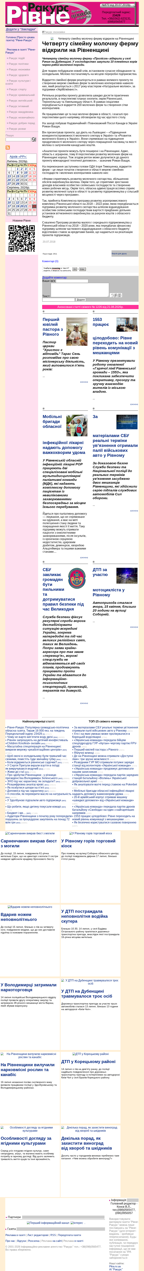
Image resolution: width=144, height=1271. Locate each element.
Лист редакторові (37, 1235)
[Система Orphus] (64, 270)
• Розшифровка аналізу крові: (24, 784)
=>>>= (84, 382)
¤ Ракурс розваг (16, 128)
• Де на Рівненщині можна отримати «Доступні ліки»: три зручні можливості (102, 757)
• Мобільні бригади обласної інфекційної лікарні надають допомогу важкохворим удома (103, 792)
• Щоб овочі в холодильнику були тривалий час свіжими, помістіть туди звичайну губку (36, 757)
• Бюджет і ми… (15, 812)
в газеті (78, 1240)
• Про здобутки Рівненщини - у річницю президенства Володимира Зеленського (31, 776)
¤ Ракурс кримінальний (21, 94)
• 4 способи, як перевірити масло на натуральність (38, 793)
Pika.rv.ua (115, 1266)
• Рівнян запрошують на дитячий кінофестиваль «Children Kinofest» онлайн (36, 742)
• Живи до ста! (14, 771)
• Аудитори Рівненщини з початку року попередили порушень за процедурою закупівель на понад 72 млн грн (38, 819)
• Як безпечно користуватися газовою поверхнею (104, 822)
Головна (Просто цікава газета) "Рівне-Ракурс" (20, 39)
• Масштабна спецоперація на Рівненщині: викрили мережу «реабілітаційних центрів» (33, 748)
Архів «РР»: (18, 156)
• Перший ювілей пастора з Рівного (95, 749)
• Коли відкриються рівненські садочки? (31, 762)
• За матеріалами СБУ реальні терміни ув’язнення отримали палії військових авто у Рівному (105, 729)
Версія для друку (119, 253)
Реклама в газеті (15, 1235)
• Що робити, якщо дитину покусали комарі (33, 806)
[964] (55, 737)
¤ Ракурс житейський (19, 100)
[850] (47, 788)
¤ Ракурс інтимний (18, 106)
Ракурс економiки (54, 31)
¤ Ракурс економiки (18, 69)
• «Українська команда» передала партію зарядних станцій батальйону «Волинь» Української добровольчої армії (105, 778)
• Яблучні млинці (83, 752)
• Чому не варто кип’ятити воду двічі (29, 736)
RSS (53, 1235)
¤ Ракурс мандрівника (20, 111)
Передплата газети (69, 1235)
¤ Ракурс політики (17, 63)
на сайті (57, 1240)
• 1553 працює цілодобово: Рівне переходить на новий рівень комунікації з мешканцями (103, 818)
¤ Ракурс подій (16, 58)
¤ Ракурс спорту (17, 89)
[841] (47, 785)
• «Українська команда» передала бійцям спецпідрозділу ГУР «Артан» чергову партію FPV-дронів (104, 743)
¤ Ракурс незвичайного (20, 117)
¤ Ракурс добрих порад (21, 123)
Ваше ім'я (48, 280)
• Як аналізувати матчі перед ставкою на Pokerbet (104, 784)
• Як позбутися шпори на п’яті (24, 787)
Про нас (10, 1240)
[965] (43, 744)
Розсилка (33, 1240)
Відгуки (21, 1240)
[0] (44, 734)
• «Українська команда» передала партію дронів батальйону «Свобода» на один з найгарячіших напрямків (103, 809)
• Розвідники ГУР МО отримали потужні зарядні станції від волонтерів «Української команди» (103, 764)
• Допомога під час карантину (24, 790)
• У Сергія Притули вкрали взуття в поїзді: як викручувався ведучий (32, 767)
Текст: (46, 296)
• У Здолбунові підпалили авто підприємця (33, 800)
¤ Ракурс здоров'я (18, 75)
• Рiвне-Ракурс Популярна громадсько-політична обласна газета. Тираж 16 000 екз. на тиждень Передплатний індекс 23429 (37, 730)
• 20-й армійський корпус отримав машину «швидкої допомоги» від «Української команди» (103, 799)
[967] (46, 791)
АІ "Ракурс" (116, 1269)
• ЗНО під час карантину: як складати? (30, 781)
